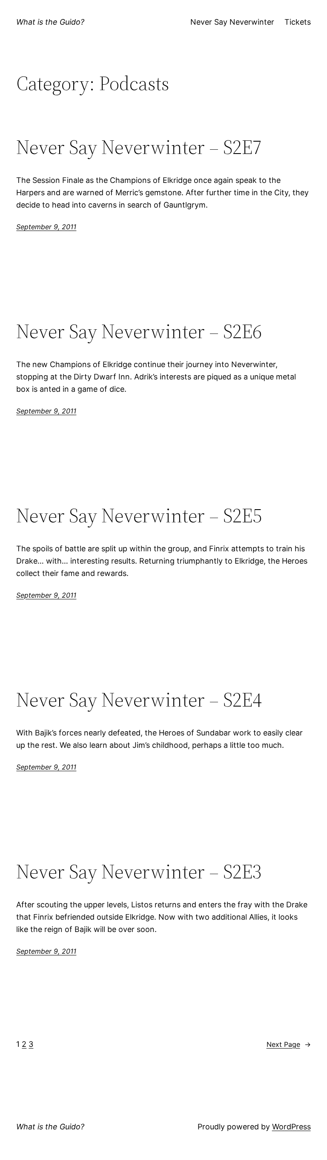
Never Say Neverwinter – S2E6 (139, 331)
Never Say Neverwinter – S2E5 (139, 515)
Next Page (289, 1044)
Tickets (297, 21)
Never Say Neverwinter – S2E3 (139, 871)
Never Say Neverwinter (232, 21)
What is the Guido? (50, 21)
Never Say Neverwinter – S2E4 (139, 699)
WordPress (291, 1126)
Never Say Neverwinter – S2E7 (139, 147)
